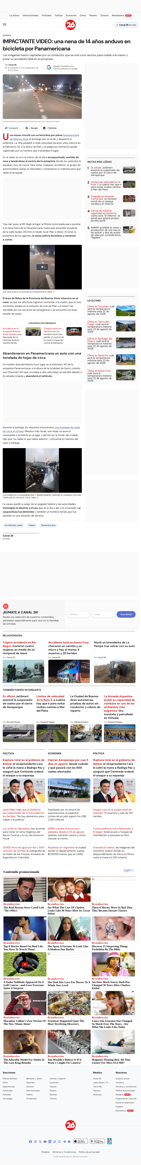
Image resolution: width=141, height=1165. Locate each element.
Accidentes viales (13, 525)
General (7, 35)
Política (8, 753)
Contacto (120, 1082)
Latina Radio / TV (100, 1082)
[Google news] (69, 1141)
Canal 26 (12, 65)
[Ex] (40, 1141)
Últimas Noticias (10, 1078)
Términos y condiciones (126, 1086)
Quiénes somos (122, 1078)
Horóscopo (8, 1090)
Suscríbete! (126, 614)
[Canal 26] (70, 1125)
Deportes (30, 1082)
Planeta (53, 1090)
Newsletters (124, 1110)
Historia (53, 1086)
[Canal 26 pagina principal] (70, 29)
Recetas (53, 1094)
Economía (54, 753)
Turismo (53, 1098)
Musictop (97, 1094)
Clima (5, 1082)
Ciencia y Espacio (58, 1078)
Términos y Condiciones (64, 1152)
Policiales (7, 1094)
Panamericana (48, 525)
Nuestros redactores (125, 1102)
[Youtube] (45, 1141)
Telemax (96, 1090)
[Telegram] (64, 1141)
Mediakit (123, 1094)
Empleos (119, 1106)
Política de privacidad (125, 1090)
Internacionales (33, 1090)
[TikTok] (54, 1141)
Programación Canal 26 (126, 1098)
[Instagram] (35, 1141)
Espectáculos (9, 1086)
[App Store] (80, 1141)
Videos (31, 525)
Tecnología (7, 1098)
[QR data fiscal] (109, 1143)
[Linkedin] (49, 1141)
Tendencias (31, 1098)
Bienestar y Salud (34, 1078)
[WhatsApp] (59, 1141)
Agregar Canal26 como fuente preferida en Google (65, 67)
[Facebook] (30, 1141)
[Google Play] (97, 1141)
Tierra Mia (97, 1086)
